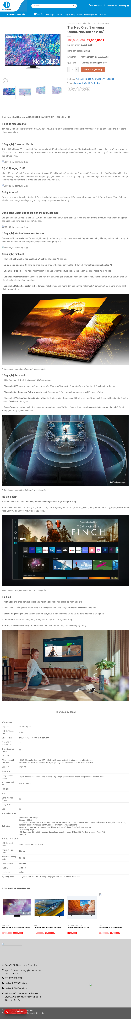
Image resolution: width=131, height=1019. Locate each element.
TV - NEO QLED (108, 79)
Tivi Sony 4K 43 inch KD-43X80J (78, 927)
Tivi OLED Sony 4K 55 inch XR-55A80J (48, 927)
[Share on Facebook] (70, 89)
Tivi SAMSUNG (103, 23)
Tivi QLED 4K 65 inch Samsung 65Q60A (16, 927)
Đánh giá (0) (28, 110)
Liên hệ (103, 15)
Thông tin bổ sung (14, 110)
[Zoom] (5, 80)
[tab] (4, 110)
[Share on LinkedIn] (88, 89)
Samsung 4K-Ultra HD (82, 83)
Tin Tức (60, 15)
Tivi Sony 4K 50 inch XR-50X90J (110, 927)
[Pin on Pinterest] (83, 89)
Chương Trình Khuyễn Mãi (87, 15)
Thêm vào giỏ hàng (93, 69)
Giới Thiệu (50, 15)
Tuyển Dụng (70, 15)
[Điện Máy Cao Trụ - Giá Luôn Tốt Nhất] (15, 6)
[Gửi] (74, 6)
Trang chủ (71, 23)
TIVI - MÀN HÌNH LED (86, 23)
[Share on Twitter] (74, 89)
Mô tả (4, 110)
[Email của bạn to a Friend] (79, 89)
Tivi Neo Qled (95, 83)
